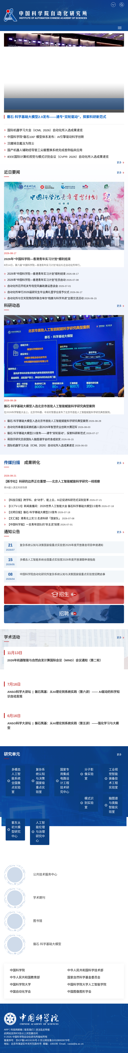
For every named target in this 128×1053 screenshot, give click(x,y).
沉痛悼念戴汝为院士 (20, 143)
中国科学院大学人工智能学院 (86, 984)
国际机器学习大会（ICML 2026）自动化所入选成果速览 (45, 130)
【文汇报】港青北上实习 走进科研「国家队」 (34, 518)
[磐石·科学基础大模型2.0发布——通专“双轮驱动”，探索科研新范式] (64, 73)
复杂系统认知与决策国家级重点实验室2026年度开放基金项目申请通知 (61, 545)
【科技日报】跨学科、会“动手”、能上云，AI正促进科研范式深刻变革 (48, 500)
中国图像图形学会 (79, 991)
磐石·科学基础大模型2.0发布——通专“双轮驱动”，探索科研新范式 (56, 117)
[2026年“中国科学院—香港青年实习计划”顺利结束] (64, 216)
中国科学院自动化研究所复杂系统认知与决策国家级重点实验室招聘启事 (62, 574)
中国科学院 (17, 970)
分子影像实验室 (89, 774)
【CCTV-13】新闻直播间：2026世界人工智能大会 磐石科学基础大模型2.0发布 (54, 506)
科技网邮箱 (16, 1029)
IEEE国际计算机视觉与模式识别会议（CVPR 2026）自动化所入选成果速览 (58, 156)
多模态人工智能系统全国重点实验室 (16, 781)
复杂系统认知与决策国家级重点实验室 (40, 781)
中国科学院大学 (20, 984)
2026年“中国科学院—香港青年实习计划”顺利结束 (37, 259)
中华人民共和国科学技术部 (85, 970)
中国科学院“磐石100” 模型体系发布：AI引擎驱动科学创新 (45, 137)
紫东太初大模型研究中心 (16, 829)
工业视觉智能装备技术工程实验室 (113, 778)
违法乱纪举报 (43, 1029)
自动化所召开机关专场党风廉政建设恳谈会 (32, 286)
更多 (119, 162)
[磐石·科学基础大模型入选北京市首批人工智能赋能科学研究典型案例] (64, 356)
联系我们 (29, 1029)
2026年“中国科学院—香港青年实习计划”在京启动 (36, 279)
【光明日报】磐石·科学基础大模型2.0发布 (32, 512)
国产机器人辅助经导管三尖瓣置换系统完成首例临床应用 (44, 150)
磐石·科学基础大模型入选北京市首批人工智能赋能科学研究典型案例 (49, 406)
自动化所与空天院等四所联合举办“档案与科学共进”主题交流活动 (45, 298)
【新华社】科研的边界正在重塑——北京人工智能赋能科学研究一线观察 (52, 481)
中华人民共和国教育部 (25, 977)
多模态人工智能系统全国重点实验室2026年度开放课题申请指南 (57, 559)
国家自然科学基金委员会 (83, 977)
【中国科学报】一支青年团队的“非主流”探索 (33, 524)
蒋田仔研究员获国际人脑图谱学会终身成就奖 (34, 439)
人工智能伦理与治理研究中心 (40, 831)
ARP (6, 1029)
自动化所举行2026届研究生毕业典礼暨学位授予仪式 (38, 292)
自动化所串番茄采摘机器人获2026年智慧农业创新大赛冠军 (42, 427)
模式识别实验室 (89, 803)
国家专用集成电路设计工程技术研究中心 (64, 781)
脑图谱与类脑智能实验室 (113, 805)
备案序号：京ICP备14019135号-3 (21, 1040)
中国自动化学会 (20, 991)
